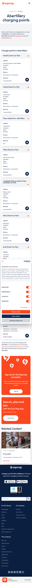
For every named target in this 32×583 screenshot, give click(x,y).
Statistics (3, 520)
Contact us (4, 557)
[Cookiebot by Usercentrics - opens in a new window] (23, 261)
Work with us (19, 512)
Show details (23, 307)
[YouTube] (23, 572)
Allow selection (16, 316)
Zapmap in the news (6, 551)
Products (18, 509)
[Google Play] (22, 481)
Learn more (10, 418)
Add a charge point (6, 532)
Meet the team (5, 543)
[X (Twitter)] (15, 572)
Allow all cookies (16, 311)
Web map (3, 512)
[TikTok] (20, 572)
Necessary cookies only (16, 320)
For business (20, 506)
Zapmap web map (6, 37)
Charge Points (12, 11)
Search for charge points (7, 529)
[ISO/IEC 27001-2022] (16, 490)
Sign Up (16, 391)
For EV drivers (6, 506)
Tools (2, 515)
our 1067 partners (11, 269)
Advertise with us (20, 515)
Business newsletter (21, 517)
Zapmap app (18, 36)
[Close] (1, 579)
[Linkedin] (17, 572)
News (2, 523)
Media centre (4, 554)
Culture (3, 546)
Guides (3, 517)
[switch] (28, 292)
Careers (3, 549)
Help (2, 526)
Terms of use (4, 566)
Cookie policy (4, 560)
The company (6, 537)
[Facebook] (12, 572)
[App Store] (10, 481)
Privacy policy (5, 563)
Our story (3, 540)
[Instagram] (9, 572)
